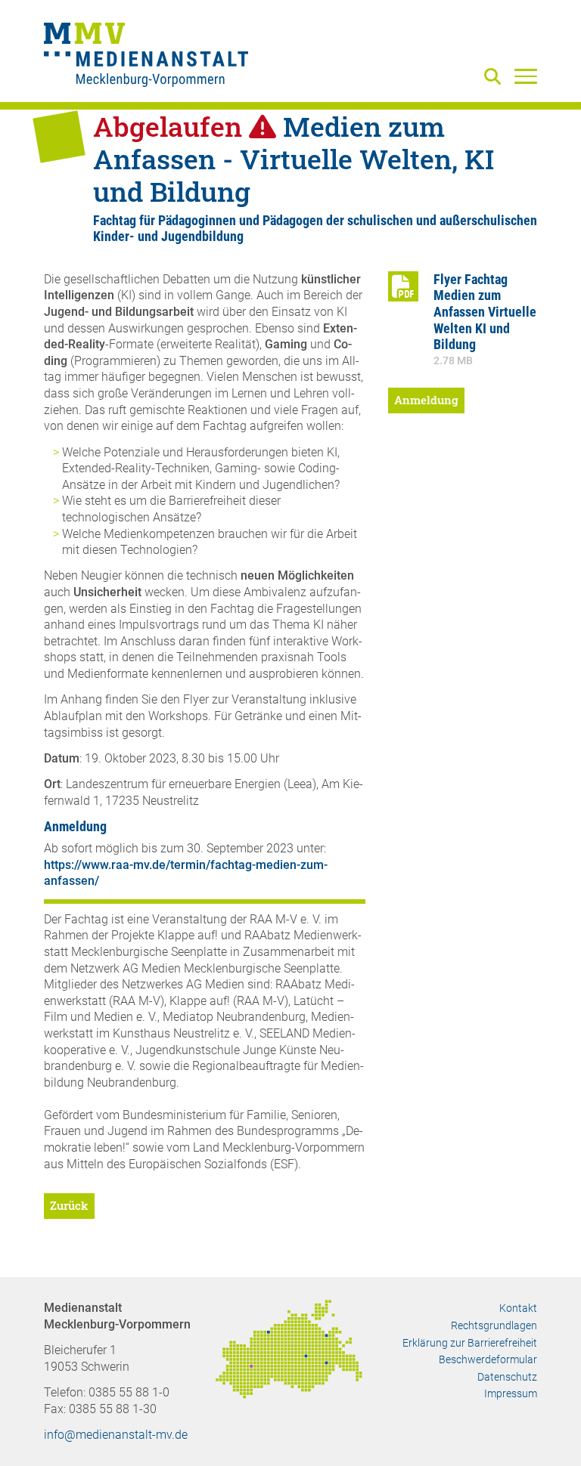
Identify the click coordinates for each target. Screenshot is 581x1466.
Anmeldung (426, 399)
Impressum (510, 1393)
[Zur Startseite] (146, 57)
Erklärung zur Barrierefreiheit (469, 1343)
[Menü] (525, 75)
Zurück (69, 1205)
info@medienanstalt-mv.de (116, 1434)
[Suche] (495, 77)
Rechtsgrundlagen (494, 1325)
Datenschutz (507, 1377)
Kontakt (518, 1308)
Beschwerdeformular (488, 1359)
